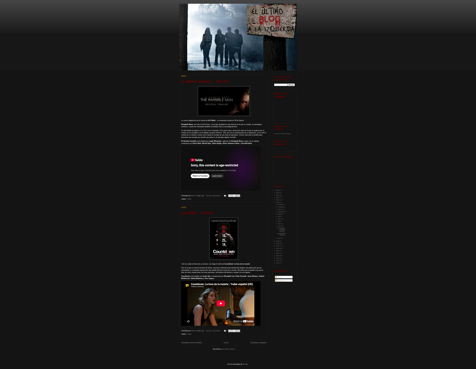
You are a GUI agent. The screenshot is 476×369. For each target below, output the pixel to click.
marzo (280, 223)
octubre (280, 209)
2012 (278, 258)
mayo (279, 219)
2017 (278, 246)
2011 (278, 260)
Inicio (226, 343)
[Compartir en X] (234, 195)
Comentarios (280, 280)
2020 (278, 202)
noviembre (281, 207)
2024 (278, 192)
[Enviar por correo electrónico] (229, 195)
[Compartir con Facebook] (236, 195)
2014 (278, 253)
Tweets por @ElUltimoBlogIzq (282, 133)
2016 (278, 248)
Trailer (189, 199)
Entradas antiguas (258, 343)
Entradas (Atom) (229, 349)
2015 (278, 250)
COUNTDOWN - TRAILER (197, 213)
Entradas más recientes (191, 343)
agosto (280, 214)
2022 (278, 197)
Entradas (280, 277)
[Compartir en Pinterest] (239, 195)
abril (279, 221)
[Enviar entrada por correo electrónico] (225, 196)
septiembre (281, 211)
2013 (278, 255)
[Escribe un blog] (232, 195)
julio (279, 216)
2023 (278, 195)
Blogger (245, 364)
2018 (278, 243)
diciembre (280, 204)
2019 (278, 241)
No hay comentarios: (214, 196)
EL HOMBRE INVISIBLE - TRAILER (205, 81)
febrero (280, 226)
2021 (278, 200)
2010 (278, 263)
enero (279, 238)
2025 (278, 190)
